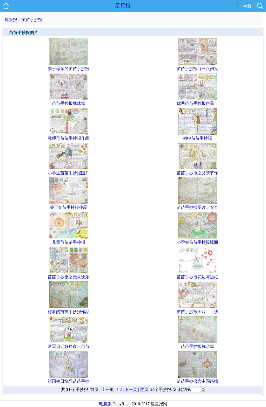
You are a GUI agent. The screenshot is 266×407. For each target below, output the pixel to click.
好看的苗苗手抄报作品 (68, 311)
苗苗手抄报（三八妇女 (197, 68)
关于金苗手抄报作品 (68, 207)
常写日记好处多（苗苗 (68, 346)
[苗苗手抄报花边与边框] (197, 272)
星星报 (123, 6)
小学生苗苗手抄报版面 (197, 242)
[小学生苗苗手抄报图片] (68, 168)
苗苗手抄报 (32, 19)
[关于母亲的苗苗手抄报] (68, 63)
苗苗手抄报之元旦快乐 (68, 277)
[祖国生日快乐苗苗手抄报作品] (68, 376)
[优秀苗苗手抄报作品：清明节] (197, 98)
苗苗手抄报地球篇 (68, 103)
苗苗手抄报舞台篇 (197, 346)
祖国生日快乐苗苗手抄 (68, 381)
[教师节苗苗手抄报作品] (68, 133)
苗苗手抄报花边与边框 (197, 277)
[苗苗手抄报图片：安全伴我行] (197, 202)
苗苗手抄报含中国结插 (197, 381)
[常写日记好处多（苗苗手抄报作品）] (68, 341)
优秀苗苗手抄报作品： (197, 103)
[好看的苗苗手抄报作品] (68, 307)
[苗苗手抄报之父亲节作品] (197, 168)
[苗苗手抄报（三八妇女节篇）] (197, 63)
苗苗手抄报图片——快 (197, 311)
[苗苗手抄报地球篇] (68, 98)
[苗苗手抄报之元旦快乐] (68, 272)
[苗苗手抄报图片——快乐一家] (197, 307)
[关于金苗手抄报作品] (68, 202)
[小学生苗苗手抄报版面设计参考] (197, 237)
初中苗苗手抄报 (197, 138)
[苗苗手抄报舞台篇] (197, 341)
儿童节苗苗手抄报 (68, 242)
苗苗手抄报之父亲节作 (197, 173)
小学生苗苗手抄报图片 (68, 173)
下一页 (131, 389)
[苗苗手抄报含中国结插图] (197, 376)
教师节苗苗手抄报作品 (68, 138)
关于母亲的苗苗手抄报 (68, 68)
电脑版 (105, 404)
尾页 (144, 389)
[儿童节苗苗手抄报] (68, 237)
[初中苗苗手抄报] (197, 133)
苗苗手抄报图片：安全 (197, 207)
